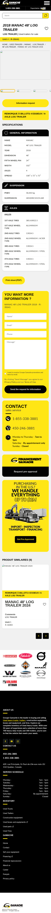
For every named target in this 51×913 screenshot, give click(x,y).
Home (5, 44)
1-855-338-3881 (13, 8)
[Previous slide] (39, 636)
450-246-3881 (24, 428)
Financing (7, 856)
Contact (6, 848)
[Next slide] (46, 636)
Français (6, 874)
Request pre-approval (25, 471)
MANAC (28, 44)
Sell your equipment (11, 852)
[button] (7, 90)
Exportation (35, 8)
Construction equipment (13, 818)
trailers (22, 720)
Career (5, 870)
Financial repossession (12, 861)
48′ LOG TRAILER (9, 47)
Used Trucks (8, 809)
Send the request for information (25, 389)
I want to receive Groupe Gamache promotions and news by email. (25, 373)
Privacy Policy (10, 382)
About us (6, 865)
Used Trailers (16, 44)
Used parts (7, 827)
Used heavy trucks (10, 720)
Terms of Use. (30, 382)
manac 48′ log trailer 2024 (19, 603)
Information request (25, 103)
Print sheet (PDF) (14, 280)
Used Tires (7, 831)
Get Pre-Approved (25, 539)
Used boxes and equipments (14, 822)
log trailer (38, 44)
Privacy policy (8, 879)
